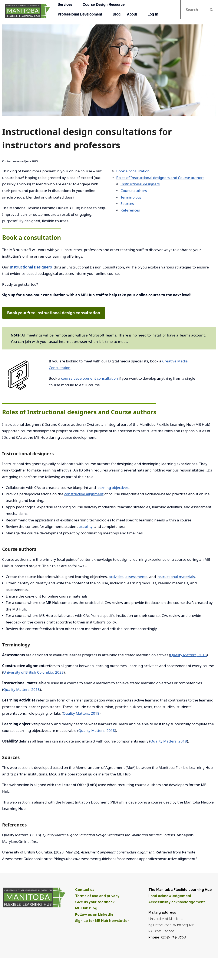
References (130, 210)
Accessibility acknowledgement (176, 902)
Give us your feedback (95, 902)
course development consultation (89, 378)
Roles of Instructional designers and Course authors (160, 177)
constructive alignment (83, 493)
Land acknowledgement (169, 896)
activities (116, 576)
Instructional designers (140, 184)
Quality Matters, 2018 (188, 654)
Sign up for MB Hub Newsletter (102, 921)
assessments (136, 576)
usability (85, 526)
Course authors (133, 190)
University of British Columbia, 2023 (33, 672)
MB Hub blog (86, 908)
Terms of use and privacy (97, 896)
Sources (127, 203)
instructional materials (176, 576)
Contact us (84, 890)
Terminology (131, 197)
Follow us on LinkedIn (94, 915)
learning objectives (113, 487)
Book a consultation (133, 171)
